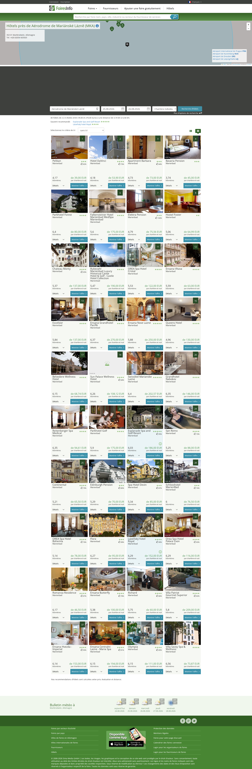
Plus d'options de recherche (186, 113)
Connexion (54, 2)
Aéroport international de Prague (229, 51)
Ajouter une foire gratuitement (142, 8)
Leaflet (224, 64)
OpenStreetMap (236, 64)
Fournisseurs (110, 8)
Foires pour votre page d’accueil (168, 738)
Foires (92, 8)
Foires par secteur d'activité (63, 728)
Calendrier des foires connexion (168, 742)
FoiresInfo (62, 8)
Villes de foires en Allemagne (64, 738)
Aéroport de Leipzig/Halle (225, 59)
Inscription (65, 2)
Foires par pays (58, 733)
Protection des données (164, 728)
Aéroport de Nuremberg (225, 53)
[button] (126, 43)
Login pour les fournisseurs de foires (170, 752)
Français (196, 2)
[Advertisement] (126, 84)
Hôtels (170, 8)
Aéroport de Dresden (224, 56)
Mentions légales (161, 733)
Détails (55, 185)
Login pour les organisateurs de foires (170, 747)
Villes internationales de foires (64, 742)
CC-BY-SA (249, 64)
